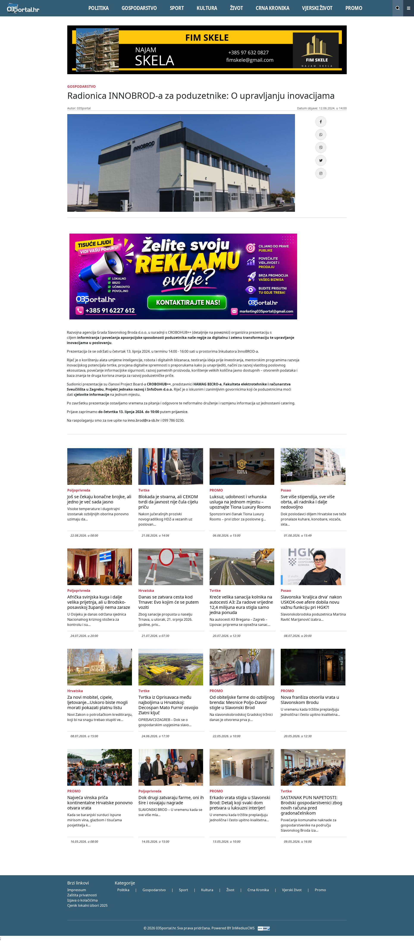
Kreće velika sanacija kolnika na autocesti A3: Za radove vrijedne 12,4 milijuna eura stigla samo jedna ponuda (241, 604)
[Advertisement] (325, 296)
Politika (123, 890)
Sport (183, 890)
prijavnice (179, 411)
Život (230, 890)
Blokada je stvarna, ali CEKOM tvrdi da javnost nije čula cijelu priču (168, 502)
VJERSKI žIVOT (317, 8)
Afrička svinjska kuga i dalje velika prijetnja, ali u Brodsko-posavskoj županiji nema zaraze (98, 602)
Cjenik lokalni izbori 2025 (87, 905)
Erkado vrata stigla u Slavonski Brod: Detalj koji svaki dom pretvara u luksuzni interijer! (240, 803)
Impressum (76, 890)
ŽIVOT (236, 8)
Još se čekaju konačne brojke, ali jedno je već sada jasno (99, 499)
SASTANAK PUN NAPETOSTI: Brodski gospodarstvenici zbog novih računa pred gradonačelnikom (311, 805)
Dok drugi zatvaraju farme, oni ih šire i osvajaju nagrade (171, 800)
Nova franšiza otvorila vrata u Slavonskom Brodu (310, 699)
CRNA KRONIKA (272, 8)
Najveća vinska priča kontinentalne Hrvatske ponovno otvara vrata (100, 803)
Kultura (207, 890)
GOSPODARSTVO (139, 8)
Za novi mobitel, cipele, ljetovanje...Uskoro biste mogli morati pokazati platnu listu (97, 702)
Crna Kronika (258, 890)
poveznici (221, 332)
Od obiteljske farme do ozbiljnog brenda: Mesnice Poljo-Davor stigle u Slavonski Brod (242, 702)
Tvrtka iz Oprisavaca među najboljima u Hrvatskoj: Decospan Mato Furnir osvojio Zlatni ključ (168, 705)
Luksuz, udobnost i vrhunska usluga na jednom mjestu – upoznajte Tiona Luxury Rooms (240, 502)
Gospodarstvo (154, 890)
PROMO (353, 8)
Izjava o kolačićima (82, 900)
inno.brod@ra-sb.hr (144, 420)
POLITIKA (98, 8)
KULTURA (207, 8)
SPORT (177, 8)
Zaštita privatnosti (82, 895)
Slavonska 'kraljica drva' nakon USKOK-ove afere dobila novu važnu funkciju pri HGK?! (311, 602)
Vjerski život (292, 890)
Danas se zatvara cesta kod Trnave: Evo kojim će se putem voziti (168, 602)
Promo (320, 890)
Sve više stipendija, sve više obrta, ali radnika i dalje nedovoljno (308, 502)
